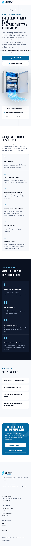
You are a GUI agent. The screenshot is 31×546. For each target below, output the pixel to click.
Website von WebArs (6, 540)
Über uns (4, 523)
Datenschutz (5, 530)
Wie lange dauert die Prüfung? (13, 388)
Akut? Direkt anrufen (15, 450)
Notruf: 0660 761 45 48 (7, 494)
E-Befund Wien (5, 511)
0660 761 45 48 (17, 58)
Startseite (4, 10)
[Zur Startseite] (7, 2)
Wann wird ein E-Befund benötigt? (14, 380)
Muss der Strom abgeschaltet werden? (13, 396)
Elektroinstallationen (7, 513)
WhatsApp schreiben (7, 496)
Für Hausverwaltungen (7, 509)
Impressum (5, 528)
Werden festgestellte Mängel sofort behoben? (13, 405)
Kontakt (4, 526)
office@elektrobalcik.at (8, 501)
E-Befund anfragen (16, 63)
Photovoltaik (5, 515)
